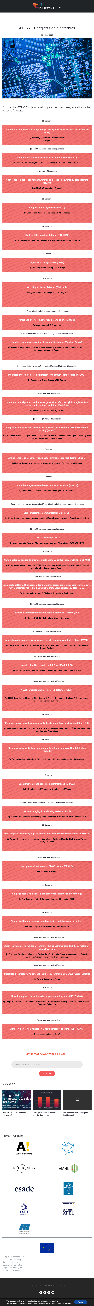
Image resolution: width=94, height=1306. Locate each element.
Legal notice (34, 1285)
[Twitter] (44, 1292)
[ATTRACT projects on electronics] (47, 68)
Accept (80, 1302)
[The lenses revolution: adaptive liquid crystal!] (77, 1100)
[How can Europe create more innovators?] (16, 1100)
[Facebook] (40, 1292)
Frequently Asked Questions (53, 1285)
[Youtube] (52, 1292)
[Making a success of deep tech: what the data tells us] (47, 1100)
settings (67, 1303)
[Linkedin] (48, 1292)
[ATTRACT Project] (44, 5)
